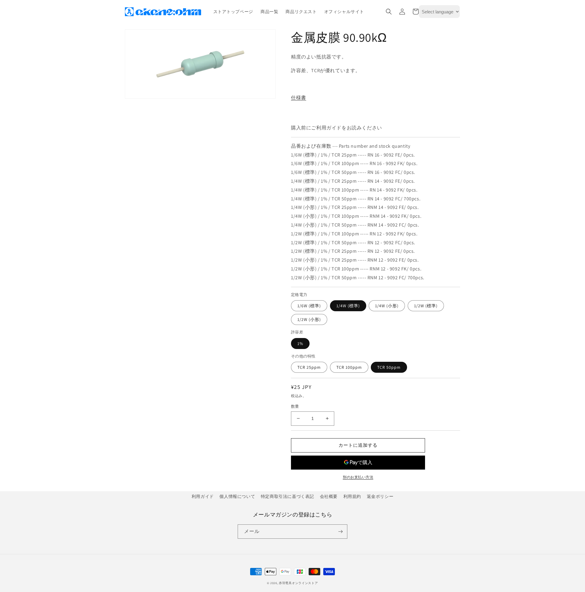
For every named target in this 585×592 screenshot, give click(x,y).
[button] (388, 11)
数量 (295, 406)
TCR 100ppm (349, 367)
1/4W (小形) (387, 305)
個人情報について (237, 496)
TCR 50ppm (389, 367)
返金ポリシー (380, 496)
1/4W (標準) (348, 305)
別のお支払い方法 (358, 477)
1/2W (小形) (309, 319)
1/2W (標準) (426, 305)
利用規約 (352, 496)
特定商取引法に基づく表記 (287, 496)
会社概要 (329, 496)
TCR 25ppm (309, 367)
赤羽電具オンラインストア (298, 583)
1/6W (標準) (309, 305)
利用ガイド (203, 496)
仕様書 (298, 97)
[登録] (340, 531)
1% (300, 343)
